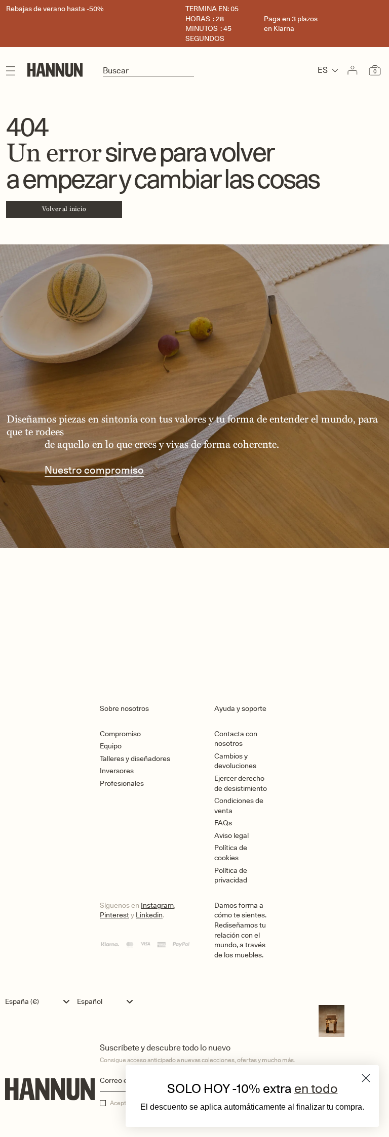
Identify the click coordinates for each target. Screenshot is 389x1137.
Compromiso (120, 734)
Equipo (111, 746)
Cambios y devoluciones (235, 761)
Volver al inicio (64, 209)
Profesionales (122, 783)
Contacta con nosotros (235, 739)
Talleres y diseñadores (135, 758)
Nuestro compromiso (94, 470)
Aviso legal (231, 835)
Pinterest (114, 915)
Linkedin (149, 915)
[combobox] (39, 1001)
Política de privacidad (230, 875)
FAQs (223, 823)
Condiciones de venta (238, 805)
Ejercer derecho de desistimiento (240, 783)
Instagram (157, 905)
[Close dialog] (366, 1078)
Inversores (117, 771)
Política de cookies (230, 853)
